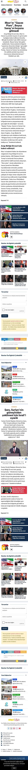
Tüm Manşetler (7, 741)
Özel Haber (17, 5)
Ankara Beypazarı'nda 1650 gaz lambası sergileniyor (20, 401)
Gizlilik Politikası (6, 751)
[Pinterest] (14, 728)
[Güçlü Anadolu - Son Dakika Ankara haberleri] (13, 1)
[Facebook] (8, 728)
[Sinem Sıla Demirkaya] (5, 234)
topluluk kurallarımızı (15, 321)
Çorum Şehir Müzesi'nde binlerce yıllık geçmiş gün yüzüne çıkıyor (19, 385)
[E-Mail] (11, 237)
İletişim (10, 749)
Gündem (14, 20)
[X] (11, 728)
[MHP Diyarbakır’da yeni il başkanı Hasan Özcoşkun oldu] (21, 264)
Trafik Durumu (6, 738)
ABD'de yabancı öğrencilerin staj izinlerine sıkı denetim (19, 370)
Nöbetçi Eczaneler (8, 733)
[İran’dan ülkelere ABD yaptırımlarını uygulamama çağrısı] (7, 249)
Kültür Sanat (16, 382)
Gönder (4, 316)
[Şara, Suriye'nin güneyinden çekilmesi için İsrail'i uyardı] (14, 448)
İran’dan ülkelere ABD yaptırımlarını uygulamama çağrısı (7, 255)
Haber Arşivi (6, 745)
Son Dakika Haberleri (8, 743)
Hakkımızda (17, 749)
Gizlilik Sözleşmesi (17, 751)
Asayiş (14, 374)
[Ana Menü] (1, 1)
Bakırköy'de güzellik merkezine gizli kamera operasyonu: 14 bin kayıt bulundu (19, 378)
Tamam (14, 768)
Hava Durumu (6, 734)
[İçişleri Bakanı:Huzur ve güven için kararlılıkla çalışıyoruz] (21, 249)
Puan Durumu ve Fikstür (9, 740)
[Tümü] (26, 362)
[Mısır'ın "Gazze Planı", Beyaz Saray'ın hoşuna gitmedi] (14, 67)
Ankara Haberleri (6, 5)
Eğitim (14, 389)
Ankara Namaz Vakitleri (9, 736)
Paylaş (4, 77)
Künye (4, 749)
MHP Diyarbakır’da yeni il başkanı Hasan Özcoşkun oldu (20, 270)
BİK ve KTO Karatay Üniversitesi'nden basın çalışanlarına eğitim (19, 393)
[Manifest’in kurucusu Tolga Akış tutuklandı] (7, 278)
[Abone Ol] (26, 77)
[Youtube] (19, 728)
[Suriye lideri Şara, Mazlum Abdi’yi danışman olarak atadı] (7, 264)
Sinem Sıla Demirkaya (7, 81)
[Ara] (25, 2)
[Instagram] (17, 728)
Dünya (14, 366)
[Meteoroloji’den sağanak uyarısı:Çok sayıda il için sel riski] (21, 278)
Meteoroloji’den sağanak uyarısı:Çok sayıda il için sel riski (20, 284)
